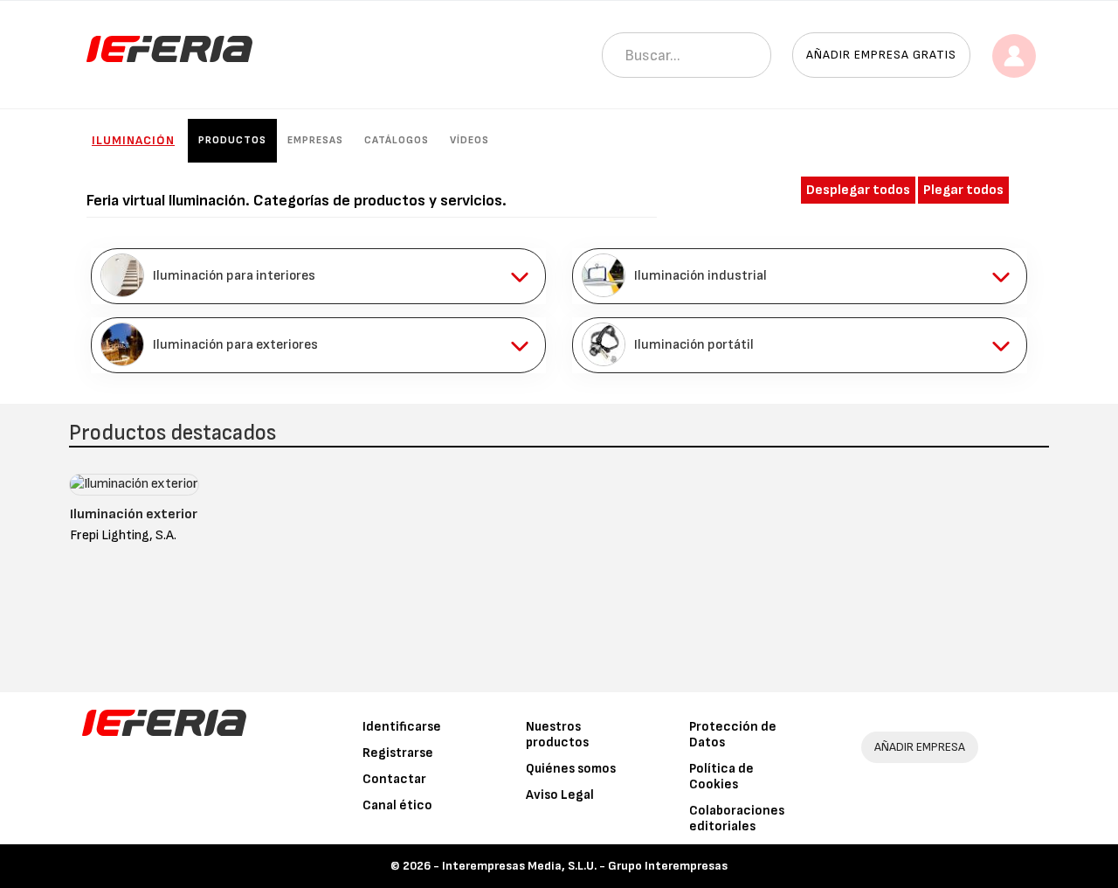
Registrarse (397, 753)
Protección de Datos (732, 734)
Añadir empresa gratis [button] (881, 54)
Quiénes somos (571, 768)
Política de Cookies (721, 776)
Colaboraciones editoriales (736, 818)
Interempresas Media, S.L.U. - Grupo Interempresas (585, 865)
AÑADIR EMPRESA (919, 746)
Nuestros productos (557, 734)
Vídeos (469, 140)
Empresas (315, 140)
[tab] (318, 276)
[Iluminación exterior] (134, 488)
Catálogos (396, 140)
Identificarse (401, 726)
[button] (318, 276)
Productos (232, 140)
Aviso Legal (560, 795)
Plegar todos (963, 190)
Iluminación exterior (133, 514)
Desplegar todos (858, 190)
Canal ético (397, 805)
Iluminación (133, 140)
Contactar (394, 779)
